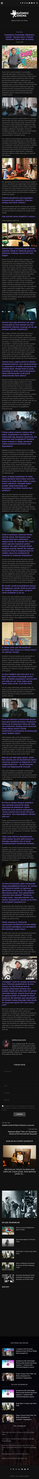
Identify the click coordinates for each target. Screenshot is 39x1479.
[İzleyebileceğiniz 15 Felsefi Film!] (8, 1243)
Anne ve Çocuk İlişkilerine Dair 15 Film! (25, 1229)
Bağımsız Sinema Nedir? (10, 1458)
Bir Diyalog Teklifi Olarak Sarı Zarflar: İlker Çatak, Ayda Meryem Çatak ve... (19, 1172)
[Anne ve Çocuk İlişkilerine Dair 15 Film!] (8, 1231)
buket (27, 1454)
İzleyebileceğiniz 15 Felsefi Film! (25, 1241)
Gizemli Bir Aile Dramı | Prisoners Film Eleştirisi (17, 1432)
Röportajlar (19, 32)
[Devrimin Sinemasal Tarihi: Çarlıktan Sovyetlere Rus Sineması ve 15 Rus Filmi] (8, 1278)
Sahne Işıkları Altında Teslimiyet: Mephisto (15, 1439)
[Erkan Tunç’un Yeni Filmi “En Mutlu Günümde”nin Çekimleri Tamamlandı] (8, 1377)
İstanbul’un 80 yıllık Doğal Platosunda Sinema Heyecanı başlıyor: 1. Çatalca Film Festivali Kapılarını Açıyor (26, 1364)
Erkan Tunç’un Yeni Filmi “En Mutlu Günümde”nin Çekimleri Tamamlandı (26, 1376)
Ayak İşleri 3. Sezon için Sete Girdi (26, 1253)
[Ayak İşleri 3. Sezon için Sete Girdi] (8, 1254)
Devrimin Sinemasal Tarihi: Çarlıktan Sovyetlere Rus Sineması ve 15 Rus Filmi (25, 1277)
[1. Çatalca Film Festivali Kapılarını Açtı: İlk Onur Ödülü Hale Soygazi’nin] (8, 1352)
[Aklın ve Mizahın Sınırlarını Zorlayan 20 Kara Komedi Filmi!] (8, 1266)
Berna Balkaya (19, 1040)
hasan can (23, 1458)
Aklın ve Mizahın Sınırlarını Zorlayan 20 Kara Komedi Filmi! (25, 1266)
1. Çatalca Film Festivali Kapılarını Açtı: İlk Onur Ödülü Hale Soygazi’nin (26, 1351)
